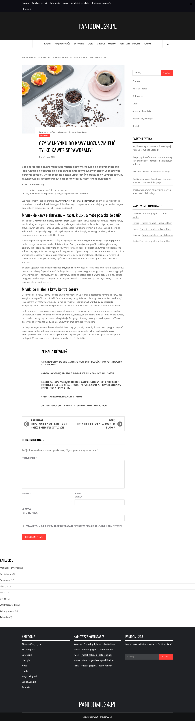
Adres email (78, 495)
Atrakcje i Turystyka (80, 3)
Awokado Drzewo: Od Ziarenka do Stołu (151, 171)
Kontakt (27, 9)
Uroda (65, 3)
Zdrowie (25, 3)
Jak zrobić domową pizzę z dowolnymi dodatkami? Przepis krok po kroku (74, 405)
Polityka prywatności (101, 3)
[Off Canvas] (27, 44)
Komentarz (29, 457)
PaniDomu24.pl (97, 26)
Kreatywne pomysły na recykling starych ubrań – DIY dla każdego (152, 191)
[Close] (191, 4)
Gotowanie (55, 3)
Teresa (136, 222)
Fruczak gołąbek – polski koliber (156, 222)
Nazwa (26, 493)
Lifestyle (4, 586)
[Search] (168, 43)
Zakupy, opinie (7, 611)
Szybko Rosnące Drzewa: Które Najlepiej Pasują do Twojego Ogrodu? (152, 148)
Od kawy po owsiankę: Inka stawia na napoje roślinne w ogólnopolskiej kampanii (77, 373)
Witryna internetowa (28, 511)
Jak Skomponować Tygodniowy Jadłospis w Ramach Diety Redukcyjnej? (152, 181)
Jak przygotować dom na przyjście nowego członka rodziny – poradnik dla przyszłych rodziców (153, 160)
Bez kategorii (6, 574)
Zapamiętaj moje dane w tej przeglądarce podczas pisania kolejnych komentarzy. (73, 526)
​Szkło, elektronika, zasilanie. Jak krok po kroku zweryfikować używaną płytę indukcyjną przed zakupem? (81, 363)
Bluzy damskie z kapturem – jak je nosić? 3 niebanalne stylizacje (49, 424)
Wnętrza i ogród (39, 3)
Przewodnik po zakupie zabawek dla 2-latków (96, 424)
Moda (2, 592)
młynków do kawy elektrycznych (79, 200)
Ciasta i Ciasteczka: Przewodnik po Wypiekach (62, 396)
